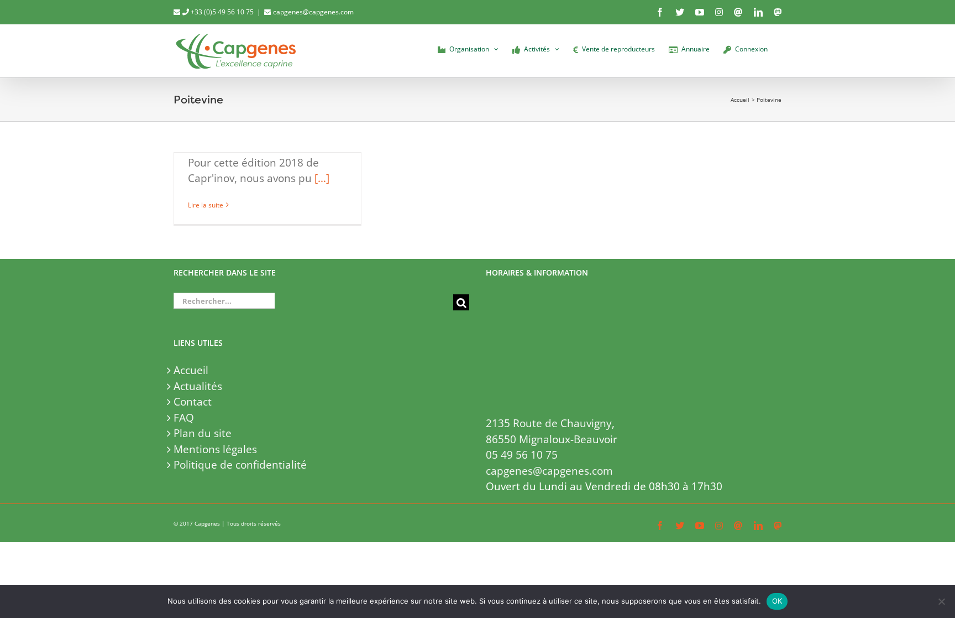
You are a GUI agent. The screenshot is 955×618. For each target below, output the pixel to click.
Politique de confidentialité (240, 465)
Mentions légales (215, 449)
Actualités (198, 386)
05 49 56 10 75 (522, 455)
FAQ (184, 418)
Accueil (191, 370)
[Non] (941, 601)
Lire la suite (205, 205)
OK (777, 600)
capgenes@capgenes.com (313, 12)
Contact (193, 401)
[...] (321, 178)
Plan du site (203, 433)
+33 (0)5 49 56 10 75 (221, 12)
